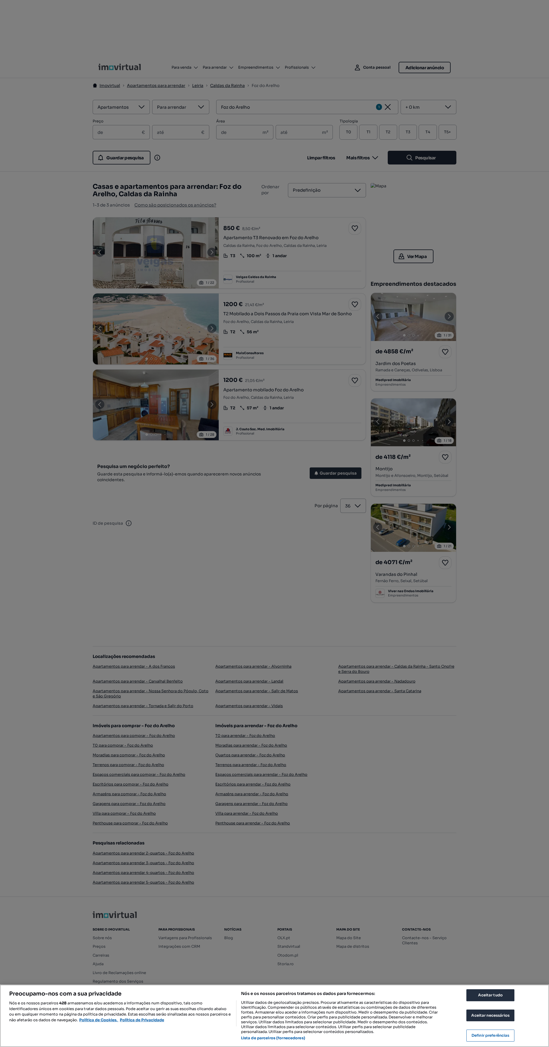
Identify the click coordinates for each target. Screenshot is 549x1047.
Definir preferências (491, 1035)
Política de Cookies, (98, 1020)
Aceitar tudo (490, 995)
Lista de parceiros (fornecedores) (273, 1038)
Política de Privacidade (142, 1020)
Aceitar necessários (490, 1015)
